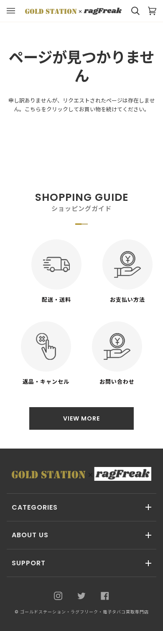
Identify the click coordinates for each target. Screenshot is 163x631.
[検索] (131, 11)
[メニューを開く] (15, 11)
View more (81, 418)
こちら (33, 109)
